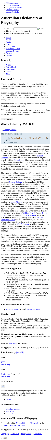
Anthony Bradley (10, 130)
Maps (8, 74)
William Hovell (29, 213)
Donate (9, 55)
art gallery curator (13, 409)
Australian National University (13, 425)
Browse (9, 53)
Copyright (5, 434)
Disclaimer (15, 434)
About (8, 40)
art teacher (10, 411)
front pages (13, 343)
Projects (9, 44)
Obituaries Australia (13, 3)
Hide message (7, 119)
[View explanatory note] (3, 386)
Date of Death (11, 69)
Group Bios (10, 46)
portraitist (9, 413)
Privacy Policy (26, 434)
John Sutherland (23, 224)
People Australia (12, 5)
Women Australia (12, 10)
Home (8, 38)
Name (8, 65)
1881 (9, 374)
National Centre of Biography (27, 423)
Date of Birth (11, 67)
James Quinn (19, 160)
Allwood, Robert (12, 309)
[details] (20, 352)
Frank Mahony (17, 202)
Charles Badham (15, 182)
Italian (8, 399)
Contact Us (38, 434)
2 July (3, 374)
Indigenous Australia (14, 7)
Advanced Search (13, 49)
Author (9, 71)
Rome (3, 364)
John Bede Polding (28, 215)
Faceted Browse (12, 51)
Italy (8, 364)
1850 (3, 362)
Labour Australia (12, 12)
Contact (9, 42)
